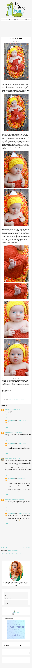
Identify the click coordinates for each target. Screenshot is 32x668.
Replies (7, 417)
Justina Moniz (8, 499)
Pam (6, 409)
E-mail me (7, 603)
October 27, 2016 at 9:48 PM (15, 432)
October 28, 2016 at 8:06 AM (15, 458)
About (10, 19)
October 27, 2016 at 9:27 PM (13, 409)
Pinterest (7, 592)
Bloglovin (8, 600)
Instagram (8, 598)
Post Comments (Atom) (13, 550)
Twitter (7, 595)
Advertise (20, 19)
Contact (26, 19)
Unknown (7, 432)
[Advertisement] (16, 659)
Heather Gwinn (11, 420)
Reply (6, 414)
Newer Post (5, 547)
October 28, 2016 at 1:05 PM (23, 513)
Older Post (27, 547)
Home (5, 19)
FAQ (15, 19)
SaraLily (6, 458)
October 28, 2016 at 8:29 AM (18, 499)
